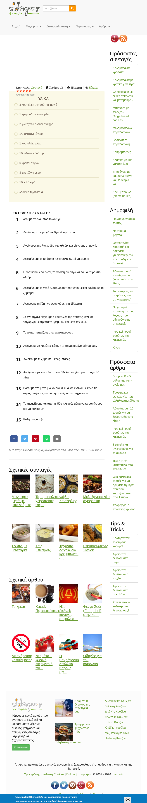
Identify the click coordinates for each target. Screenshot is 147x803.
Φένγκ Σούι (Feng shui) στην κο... (92, 611)
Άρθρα (103, 26)
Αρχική (16, 26)
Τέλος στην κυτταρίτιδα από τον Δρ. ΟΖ (123, 465)
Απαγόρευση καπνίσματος (22, 658)
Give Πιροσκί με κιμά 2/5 (20, 91)
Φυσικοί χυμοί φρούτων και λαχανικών (122, 335)
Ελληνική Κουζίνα (116, 716)
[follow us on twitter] (64, 785)
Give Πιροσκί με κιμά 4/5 (26, 91)
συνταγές (117, 774)
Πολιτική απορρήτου (79, 774)
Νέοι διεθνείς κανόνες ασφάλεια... (68, 613)
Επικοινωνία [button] (21, 747)
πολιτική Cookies (53, 774)
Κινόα (116, 347)
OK (127, 799)
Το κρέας (19, 607)
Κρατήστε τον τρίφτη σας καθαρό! (121, 542)
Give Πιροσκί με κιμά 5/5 (29, 91)
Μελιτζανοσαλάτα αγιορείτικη (97, 499)
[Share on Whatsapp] (46, 438)
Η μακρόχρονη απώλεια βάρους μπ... (69, 664)
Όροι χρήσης (32, 774)
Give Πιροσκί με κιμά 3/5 (23, 91)
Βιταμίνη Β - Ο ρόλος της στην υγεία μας (122, 380)
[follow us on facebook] (55, 785)
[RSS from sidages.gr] (123, 38)
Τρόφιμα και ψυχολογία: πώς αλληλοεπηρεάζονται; (126, 396)
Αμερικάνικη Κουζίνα (118, 700)
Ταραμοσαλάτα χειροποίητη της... (47, 501)
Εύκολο (93, 87)
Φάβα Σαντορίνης (68, 499)
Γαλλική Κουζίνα (115, 706)
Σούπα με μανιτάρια (19, 548)
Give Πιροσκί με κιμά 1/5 (17, 91)
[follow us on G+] (115, 38)
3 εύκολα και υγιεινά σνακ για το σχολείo (123, 448)
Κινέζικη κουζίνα (115, 727)
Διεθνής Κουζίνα (115, 711)
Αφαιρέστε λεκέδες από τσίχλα (120, 574)
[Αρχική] (26, 8)
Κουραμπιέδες (122, 152)
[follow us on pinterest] (72, 785)
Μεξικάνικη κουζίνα (117, 733)
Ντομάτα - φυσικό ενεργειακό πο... (44, 662)
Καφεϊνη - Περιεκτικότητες (47, 609)
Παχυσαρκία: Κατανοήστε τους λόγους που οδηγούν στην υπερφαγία (123, 315)
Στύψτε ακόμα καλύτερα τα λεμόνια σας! (121, 606)
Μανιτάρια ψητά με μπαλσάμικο (21, 501)
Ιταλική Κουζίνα (114, 722)
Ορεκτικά (36, 87)
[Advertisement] (57, 57)
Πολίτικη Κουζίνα (116, 738)
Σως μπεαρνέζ (43, 548)
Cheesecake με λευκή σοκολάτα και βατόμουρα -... (124, 96)
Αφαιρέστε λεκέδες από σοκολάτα (120, 590)
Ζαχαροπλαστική (57, 26)
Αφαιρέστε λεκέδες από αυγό (120, 558)
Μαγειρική (32, 26)
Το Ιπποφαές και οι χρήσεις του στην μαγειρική (123, 295)
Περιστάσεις (84, 26)
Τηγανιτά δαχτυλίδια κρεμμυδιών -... (68, 552)
